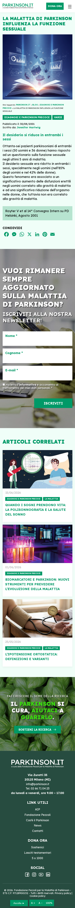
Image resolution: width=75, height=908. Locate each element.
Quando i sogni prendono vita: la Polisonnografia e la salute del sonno (35, 509)
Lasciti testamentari (37, 852)
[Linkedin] (48, 875)
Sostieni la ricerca (34, 729)
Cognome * (14, 353)
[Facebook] (27, 875)
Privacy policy (63, 893)
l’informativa (26, 384)
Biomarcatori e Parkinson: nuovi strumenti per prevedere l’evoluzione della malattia (37, 584)
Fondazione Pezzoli (37, 815)
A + (33, 903)
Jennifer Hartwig (28, 127)
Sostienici (37, 847)
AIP (37, 809)
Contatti (37, 831)
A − (40, 903)
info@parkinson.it (37, 784)
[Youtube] (41, 875)
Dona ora (55, 6)
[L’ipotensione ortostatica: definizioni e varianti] (37, 618)
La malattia (51, 499)
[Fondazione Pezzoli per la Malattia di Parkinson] (19, 6)
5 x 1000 (37, 858)
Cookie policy (37, 896)
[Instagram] (34, 875)
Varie (58, 117)
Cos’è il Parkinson (37, 820)
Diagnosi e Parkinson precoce (27, 117)
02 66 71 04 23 (40, 788)
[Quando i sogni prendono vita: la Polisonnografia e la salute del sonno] (37, 469)
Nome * (11, 336)
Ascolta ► (19, 903)
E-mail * (11, 370)
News (37, 825)
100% (49, 903)
